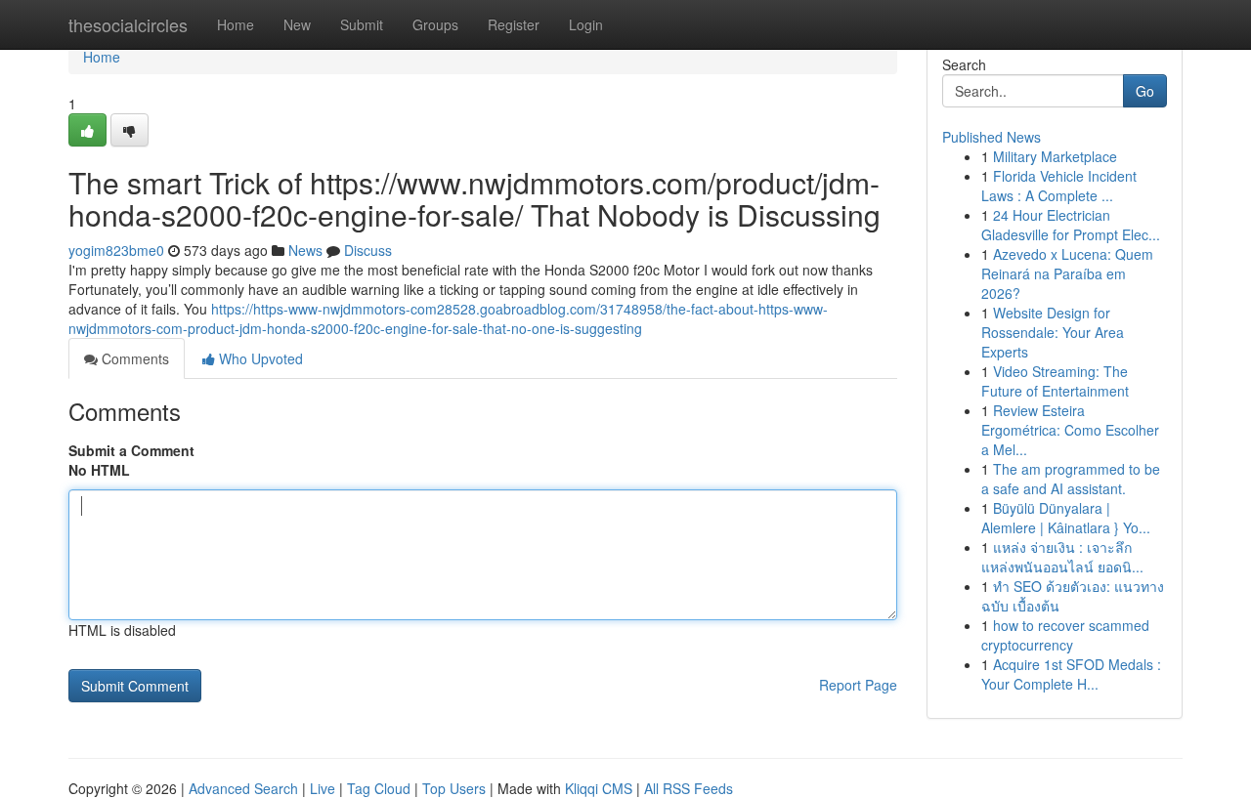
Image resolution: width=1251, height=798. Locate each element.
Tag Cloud (378, 788)
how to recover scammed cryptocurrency (1065, 634)
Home (235, 24)
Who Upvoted (259, 358)
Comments (133, 358)
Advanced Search (243, 788)
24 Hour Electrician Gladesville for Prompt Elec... (1070, 224)
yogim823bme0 (116, 250)
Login (586, 24)
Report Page (858, 684)
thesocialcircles (128, 24)
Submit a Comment (131, 450)
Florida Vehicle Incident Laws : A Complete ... (1059, 185)
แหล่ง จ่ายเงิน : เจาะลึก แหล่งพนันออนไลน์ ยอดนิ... (1062, 556)
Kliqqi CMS (598, 788)
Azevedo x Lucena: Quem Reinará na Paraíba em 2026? (1067, 273)
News (305, 250)
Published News (991, 137)
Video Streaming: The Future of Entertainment (1055, 380)
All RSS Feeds (688, 788)
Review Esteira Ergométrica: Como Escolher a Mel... (1070, 429)
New (297, 24)
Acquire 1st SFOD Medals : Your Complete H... (1071, 673)
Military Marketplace (1055, 156)
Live (322, 788)
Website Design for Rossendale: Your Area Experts (1052, 332)
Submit (361, 24)
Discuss (368, 250)
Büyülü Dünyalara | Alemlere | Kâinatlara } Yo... (1065, 517)
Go (1145, 91)
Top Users (454, 788)
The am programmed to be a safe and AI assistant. (1070, 478)
